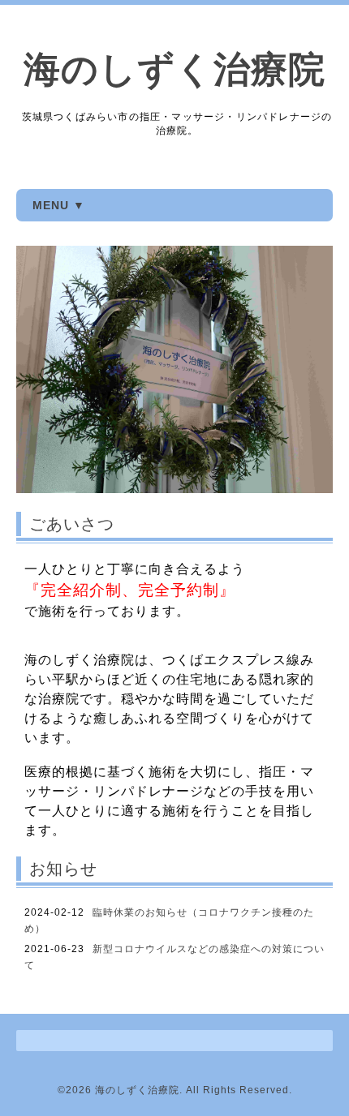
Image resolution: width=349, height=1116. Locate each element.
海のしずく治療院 (174, 69)
